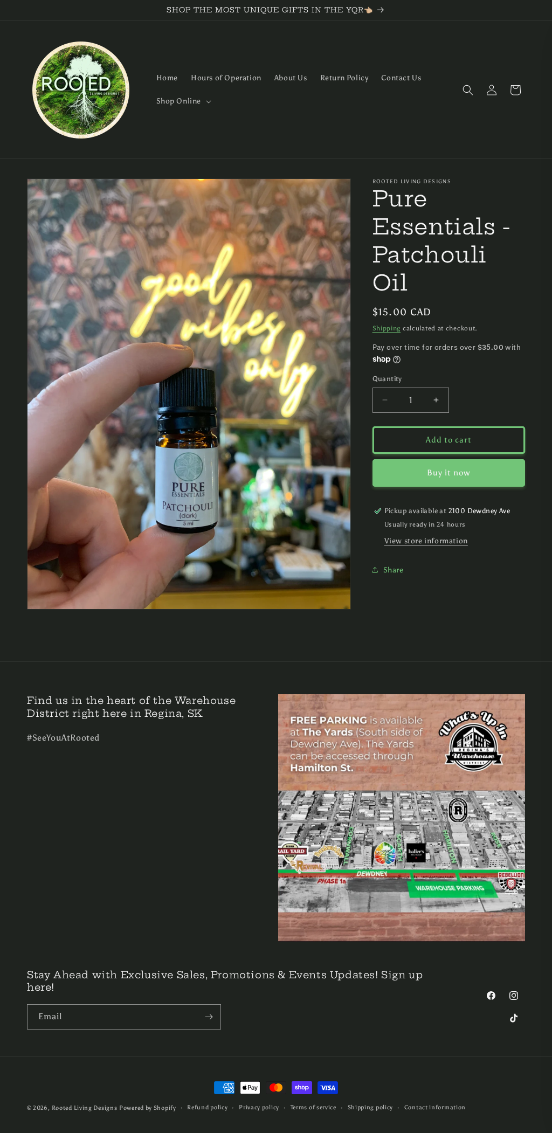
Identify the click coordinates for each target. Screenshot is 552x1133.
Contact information (435, 1107)
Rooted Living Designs (85, 1107)
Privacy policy (259, 1107)
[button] (183, 101)
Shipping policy (371, 1107)
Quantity (387, 379)
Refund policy (207, 1107)
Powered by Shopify (147, 1107)
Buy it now (448, 473)
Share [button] (393, 570)
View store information (426, 540)
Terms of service (313, 1107)
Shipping (386, 328)
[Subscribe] (208, 1017)
